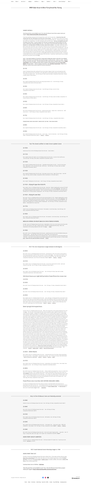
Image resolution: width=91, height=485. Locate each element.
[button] (17, 1)
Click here (29, 441)
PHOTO (47, 238)
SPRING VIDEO (35, 348)
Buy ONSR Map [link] (56, 482)
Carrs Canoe (37, 459)
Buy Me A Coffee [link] (45, 482)
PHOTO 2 (47, 135)
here (39, 55)
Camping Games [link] (63, 482)
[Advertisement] (45, 20)
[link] (43, 477)
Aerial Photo (25, 279)
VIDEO (50, 226)
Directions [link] (33, 482)
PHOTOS (30, 348)
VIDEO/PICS (43, 387)
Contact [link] (50, 482)
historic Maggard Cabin (52, 386)
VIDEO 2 (41, 348)
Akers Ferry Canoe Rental (28, 458)
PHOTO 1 (42, 135)
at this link (58, 188)
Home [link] (12, 1)
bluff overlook (62, 386)
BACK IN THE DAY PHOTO (49, 348)
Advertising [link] (38, 482)
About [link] (29, 482)
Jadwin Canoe (45, 459)
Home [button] (26, 482)
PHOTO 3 (49, 357)
